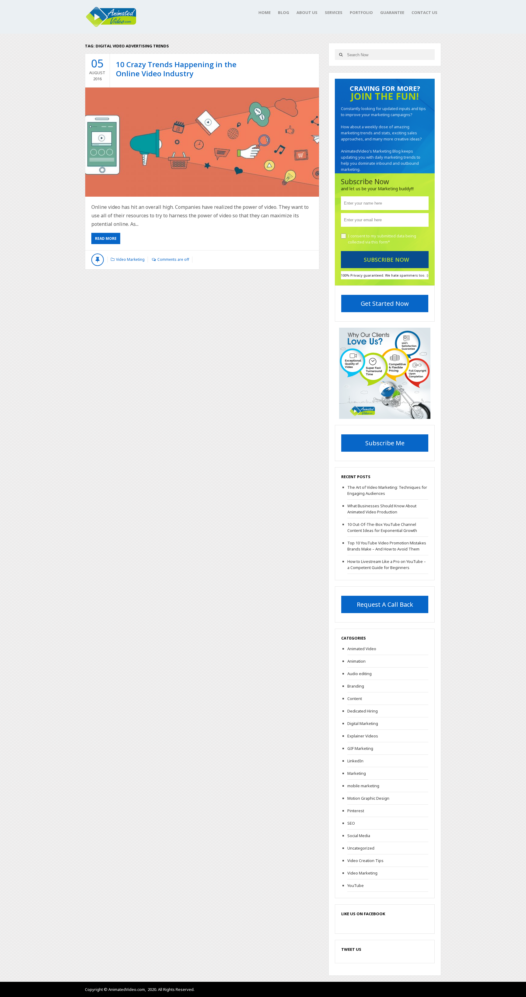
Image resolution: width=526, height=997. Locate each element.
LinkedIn (355, 761)
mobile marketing (363, 785)
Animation (356, 661)
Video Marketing (130, 259)
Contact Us (424, 12)
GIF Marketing (360, 748)
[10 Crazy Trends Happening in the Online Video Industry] (202, 142)
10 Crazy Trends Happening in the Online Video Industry (176, 68)
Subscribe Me (385, 443)
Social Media (358, 835)
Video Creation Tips (365, 860)
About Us (306, 12)
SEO (351, 823)
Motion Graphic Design (368, 798)
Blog (283, 12)
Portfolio (361, 12)
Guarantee (392, 12)
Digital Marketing (362, 723)
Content (354, 698)
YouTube (355, 885)
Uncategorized (360, 848)
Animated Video (361, 648)
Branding (355, 686)
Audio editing (359, 673)
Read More (106, 238)
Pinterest (355, 810)
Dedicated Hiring (362, 711)
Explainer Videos (362, 736)
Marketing (356, 773)
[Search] (341, 54)
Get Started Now (385, 303)
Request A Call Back (385, 604)
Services (333, 12)
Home (264, 12)
